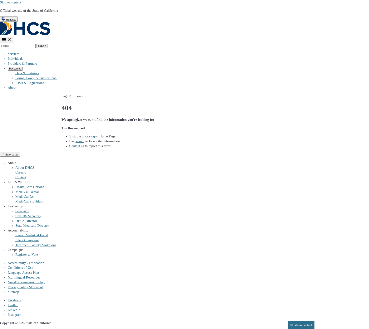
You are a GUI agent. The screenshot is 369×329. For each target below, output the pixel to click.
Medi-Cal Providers (29, 201)
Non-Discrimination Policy (26, 282)
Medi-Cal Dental (27, 192)
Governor (22, 211)
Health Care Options (29, 187)
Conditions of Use (20, 267)
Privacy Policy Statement (25, 287)
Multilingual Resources (24, 277)
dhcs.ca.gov (90, 136)
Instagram (15, 315)
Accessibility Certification (26, 263)
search (80, 141)
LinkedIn (14, 310)
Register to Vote (26, 254)
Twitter (13, 305)
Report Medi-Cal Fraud (31, 235)
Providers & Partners (22, 63)
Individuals (15, 58)
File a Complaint (27, 240)
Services (13, 54)
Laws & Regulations (29, 83)
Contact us (76, 146)
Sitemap (13, 292)
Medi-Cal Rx (24, 196)
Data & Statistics (27, 73)
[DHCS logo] (25, 34)
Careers (20, 172)
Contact (20, 177)
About (12, 87)
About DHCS (24, 167)
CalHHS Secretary (28, 216)
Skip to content (10, 2)
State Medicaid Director (32, 225)
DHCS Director (26, 221)
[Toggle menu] (6, 40)
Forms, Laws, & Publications (36, 78)
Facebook (14, 300)
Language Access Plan (23, 272)
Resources (15, 68)
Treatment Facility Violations (35, 245)
